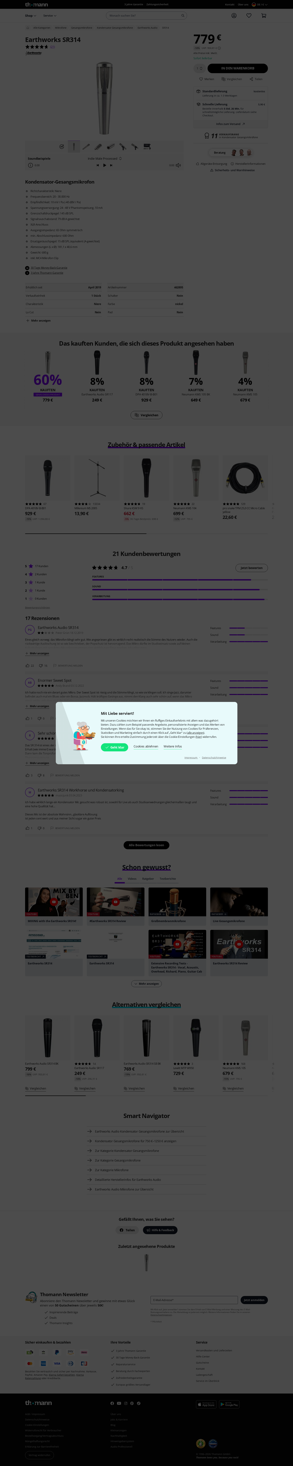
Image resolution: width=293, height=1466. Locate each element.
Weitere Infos (173, 746)
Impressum (191, 757)
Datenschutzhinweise (214, 757)
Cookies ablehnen (146, 746)
